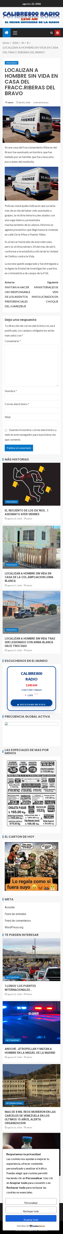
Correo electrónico (17, 404)
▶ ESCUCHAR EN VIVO (32, 704)
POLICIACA (11, 63)
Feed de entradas (15, 914)
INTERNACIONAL (14, 1103)
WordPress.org (14, 927)
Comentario (13, 341)
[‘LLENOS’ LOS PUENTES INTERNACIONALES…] (31, 959)
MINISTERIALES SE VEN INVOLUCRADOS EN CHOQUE (45, 292)
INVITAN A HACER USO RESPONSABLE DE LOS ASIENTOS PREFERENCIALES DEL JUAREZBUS (17, 294)
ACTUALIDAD (12, 977)
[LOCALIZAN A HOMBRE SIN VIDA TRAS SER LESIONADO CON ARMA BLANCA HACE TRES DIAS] (31, 612)
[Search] (51, 32)
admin (11, 102)
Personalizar (31, 1202)
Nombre (11, 391)
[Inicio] (7, 32)
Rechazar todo (31, 1211)
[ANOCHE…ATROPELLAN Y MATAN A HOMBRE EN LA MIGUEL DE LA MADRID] (31, 1022)
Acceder (10, 907)
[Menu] (14, 32)
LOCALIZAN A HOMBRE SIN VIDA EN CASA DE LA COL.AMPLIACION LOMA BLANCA (29, 577)
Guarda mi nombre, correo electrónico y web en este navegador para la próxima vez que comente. (31, 434)
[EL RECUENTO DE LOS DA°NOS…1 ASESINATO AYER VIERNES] (31, 484)
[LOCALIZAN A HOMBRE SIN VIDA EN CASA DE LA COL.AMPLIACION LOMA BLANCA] (31, 547)
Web (8, 417)
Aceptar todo (31, 1219)
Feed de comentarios (18, 920)
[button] (14, 32)
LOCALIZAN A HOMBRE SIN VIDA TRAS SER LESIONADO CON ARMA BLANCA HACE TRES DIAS (30, 642)
